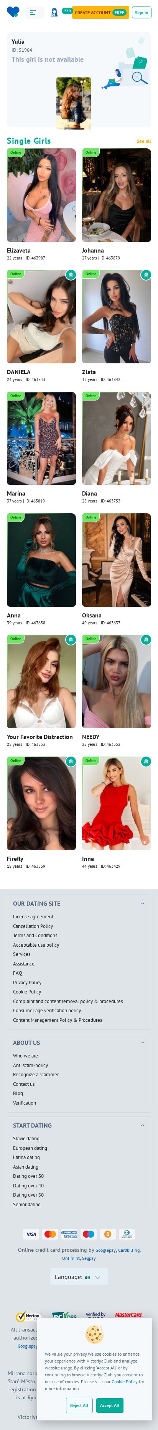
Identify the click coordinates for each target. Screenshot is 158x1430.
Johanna (93, 250)
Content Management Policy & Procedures (57, 1020)
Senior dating (27, 1205)
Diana (89, 493)
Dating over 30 (28, 1176)
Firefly (15, 858)
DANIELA (19, 372)
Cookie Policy (125, 1381)
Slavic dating (26, 1139)
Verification (24, 1103)
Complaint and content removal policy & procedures (68, 1001)
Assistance (24, 964)
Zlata (89, 372)
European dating (30, 1148)
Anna (14, 615)
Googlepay (105, 1250)
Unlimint (71, 1258)
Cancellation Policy (33, 926)
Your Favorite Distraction (40, 736)
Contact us (24, 1084)
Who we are (25, 1056)
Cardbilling (129, 1250)
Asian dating (25, 1167)
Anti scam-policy (30, 1065)
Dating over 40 (28, 1186)
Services (21, 954)
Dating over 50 (28, 1195)
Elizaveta (19, 250)
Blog (18, 1093)
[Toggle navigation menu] (34, 13)
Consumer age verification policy (47, 1011)
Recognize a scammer (36, 1075)
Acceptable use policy (36, 945)
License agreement (33, 917)
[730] (55, 12)
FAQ (17, 973)
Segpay (89, 1258)
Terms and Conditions (35, 936)
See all (144, 141)
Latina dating (26, 1157)
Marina (16, 493)
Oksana (92, 615)
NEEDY (90, 736)
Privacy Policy (27, 983)
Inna (88, 858)
